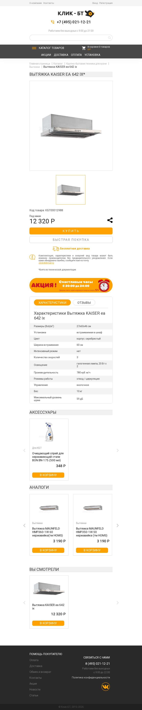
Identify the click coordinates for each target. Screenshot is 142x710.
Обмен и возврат (40, 672)
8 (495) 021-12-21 (97, 663)
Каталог (51, 48)
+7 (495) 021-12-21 (74, 22)
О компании (35, 3)
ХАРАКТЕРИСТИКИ (52, 302)
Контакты (48, 3)
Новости (34, 689)
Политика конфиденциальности (91, 677)
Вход (95, 3)
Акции (46, 55)
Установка (92, 55)
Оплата (76, 55)
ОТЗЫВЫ (84, 302)
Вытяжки (34, 67)
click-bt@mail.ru (46, 263)
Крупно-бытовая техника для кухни (86, 63)
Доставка (61, 55)
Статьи (33, 695)
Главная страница (40, 63)
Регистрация (106, 3)
